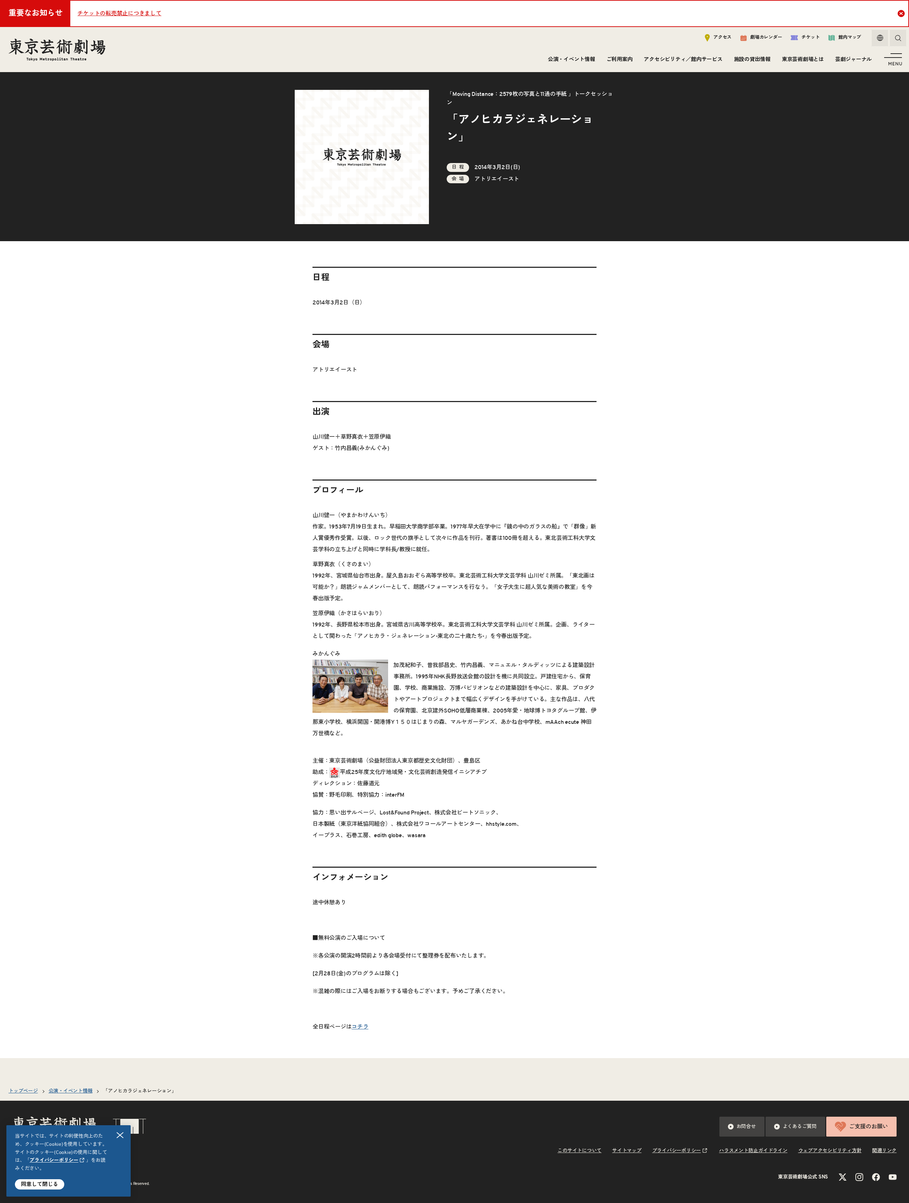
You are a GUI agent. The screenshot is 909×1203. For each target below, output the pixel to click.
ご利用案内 (619, 59)
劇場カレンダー (766, 37)
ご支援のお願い (868, 1126)
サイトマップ (627, 1150)
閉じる (120, 1135)
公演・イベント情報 (571, 59)
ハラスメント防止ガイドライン (753, 1150)
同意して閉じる (39, 1184)
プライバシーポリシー (53, 1160)
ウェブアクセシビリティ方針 (830, 1150)
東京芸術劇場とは (803, 59)
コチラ (360, 1027)
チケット (810, 37)
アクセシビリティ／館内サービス (683, 59)
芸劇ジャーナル (853, 59)
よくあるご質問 (800, 1126)
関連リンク (884, 1150)
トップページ (23, 1091)
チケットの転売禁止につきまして (119, 13)
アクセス (722, 37)
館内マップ (849, 37)
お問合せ (746, 1126)
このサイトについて (579, 1150)
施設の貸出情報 (752, 59)
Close (901, 13)
